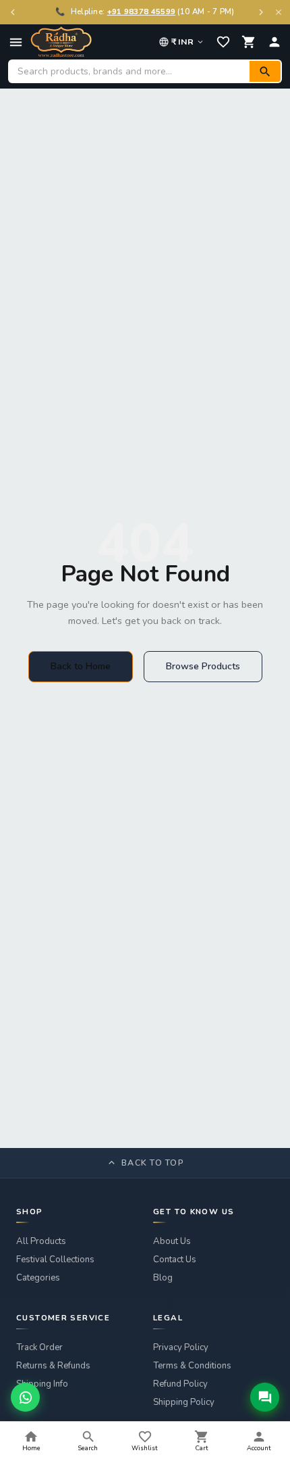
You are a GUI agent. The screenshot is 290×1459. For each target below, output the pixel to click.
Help (26, 1402)
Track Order (39, 1347)
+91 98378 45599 (141, 11)
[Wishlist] (223, 42)
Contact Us (174, 1259)
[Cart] (249, 42)
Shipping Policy (183, 1402)
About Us (172, 1241)
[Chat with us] (264, 1397)
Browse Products (203, 666)
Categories (38, 1278)
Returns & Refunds (53, 1366)
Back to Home (81, 666)
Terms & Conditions (192, 1366)
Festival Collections (55, 1259)
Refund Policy (180, 1384)
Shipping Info (42, 1384)
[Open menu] (16, 42)
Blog (163, 1278)
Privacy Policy (180, 1347)
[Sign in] (274, 42)
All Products (41, 1241)
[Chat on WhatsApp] (25, 1397)
